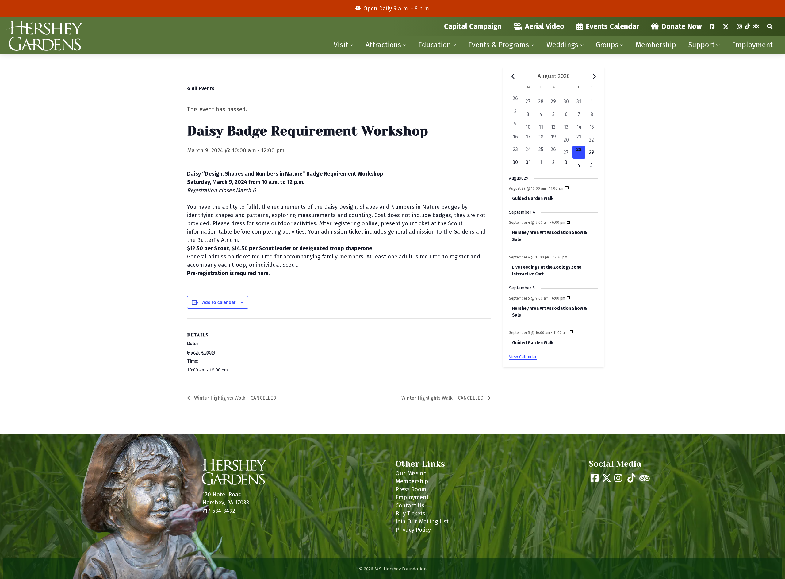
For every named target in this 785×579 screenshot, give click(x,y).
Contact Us (410, 505)
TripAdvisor (756, 26)
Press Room (411, 489)
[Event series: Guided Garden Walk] (567, 188)
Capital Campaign (473, 26)
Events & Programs (498, 45)
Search (770, 26)
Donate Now (681, 26)
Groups (607, 45)
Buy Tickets (410, 513)
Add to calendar (219, 302)
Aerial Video (544, 26)
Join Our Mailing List (422, 521)
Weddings (562, 45)
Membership (656, 45)
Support (701, 45)
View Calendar (523, 356)
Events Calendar (612, 26)
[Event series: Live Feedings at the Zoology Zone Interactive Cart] (571, 257)
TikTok (747, 26)
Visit (341, 45)
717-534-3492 (218, 510)
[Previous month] (512, 76)
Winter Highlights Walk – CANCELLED (234, 398)
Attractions (383, 45)
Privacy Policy (413, 529)
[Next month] (594, 76)
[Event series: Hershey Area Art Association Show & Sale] (569, 222)
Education (434, 45)
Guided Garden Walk (532, 198)
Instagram (739, 26)
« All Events (200, 88)
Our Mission (411, 473)
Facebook (712, 26)
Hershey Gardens (44, 35)
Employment (752, 45)
